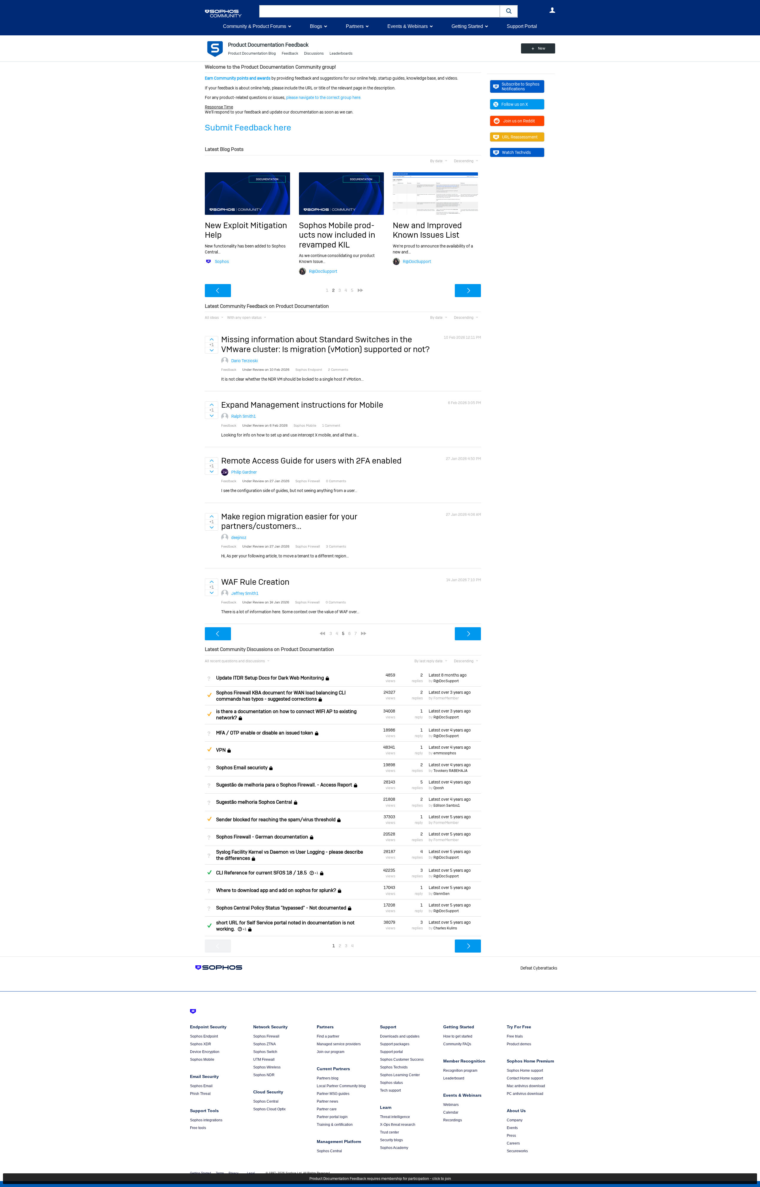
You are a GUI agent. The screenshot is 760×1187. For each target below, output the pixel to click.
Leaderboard (453, 1078)
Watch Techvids (516, 152)
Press (511, 1136)
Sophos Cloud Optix (269, 1109)
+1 (316, 873)
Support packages (394, 1044)
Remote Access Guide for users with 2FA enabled (311, 460)
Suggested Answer (209, 695)
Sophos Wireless (267, 1067)
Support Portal (522, 26)
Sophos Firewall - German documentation (262, 837)
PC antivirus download (525, 1094)
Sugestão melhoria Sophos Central (254, 802)
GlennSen (441, 893)
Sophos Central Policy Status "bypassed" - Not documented (281, 908)
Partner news (327, 1101)
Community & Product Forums (254, 26)
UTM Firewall (264, 1059)
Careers (513, 1143)
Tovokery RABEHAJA (450, 770)
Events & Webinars (407, 26)
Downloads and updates (399, 1036)
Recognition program (460, 1070)
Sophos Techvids (394, 1067)
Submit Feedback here (248, 127)
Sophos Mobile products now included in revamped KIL (337, 235)
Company (514, 1120)
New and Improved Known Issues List (427, 230)
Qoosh (438, 788)
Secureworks (517, 1151)
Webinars (451, 1105)
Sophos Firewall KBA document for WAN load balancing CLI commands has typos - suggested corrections (281, 696)
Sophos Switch (265, 1052)
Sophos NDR (264, 1075)
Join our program (330, 1052)
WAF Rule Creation (255, 582)
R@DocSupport (323, 271)
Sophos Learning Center (400, 1075)
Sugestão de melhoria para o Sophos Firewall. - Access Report (284, 785)
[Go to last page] (360, 290)
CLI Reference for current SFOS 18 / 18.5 (261, 873)
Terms (220, 1173)
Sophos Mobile (202, 1059)
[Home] (231, 14)
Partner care (327, 1109)
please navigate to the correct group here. (323, 97)
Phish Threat (200, 1094)
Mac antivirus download (526, 1086)
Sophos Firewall (266, 1036)
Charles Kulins (445, 928)
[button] (509, 11)
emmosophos (444, 753)
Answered (209, 872)
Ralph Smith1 (243, 416)
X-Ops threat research (397, 1125)
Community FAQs (457, 1044)
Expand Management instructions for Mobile (302, 405)
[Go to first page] (322, 633)
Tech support (390, 1090)
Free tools (198, 1128)
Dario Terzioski (244, 360)
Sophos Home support (525, 1070)
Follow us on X (514, 104)
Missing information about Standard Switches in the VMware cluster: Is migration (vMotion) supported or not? (325, 344)
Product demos (519, 1044)
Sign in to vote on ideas (211, 339)
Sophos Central (265, 1101)
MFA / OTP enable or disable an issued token (264, 733)
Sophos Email (201, 1086)
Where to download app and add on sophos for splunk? (276, 891)
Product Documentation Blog (252, 53)
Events (512, 1128)
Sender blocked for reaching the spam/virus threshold (275, 819)
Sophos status (391, 1083)
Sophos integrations (206, 1120)
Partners (355, 26)
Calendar (450, 1112)
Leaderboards (341, 53)
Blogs (316, 26)
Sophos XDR (200, 1044)
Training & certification (335, 1125)
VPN (221, 750)
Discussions (314, 53)
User (552, 10)
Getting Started (467, 26)
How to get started (457, 1036)
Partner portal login (332, 1117)
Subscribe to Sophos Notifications (520, 86)
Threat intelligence (395, 1117)
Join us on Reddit (519, 121)
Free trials (515, 1036)
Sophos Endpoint (204, 1036)
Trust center (389, 1132)
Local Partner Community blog (341, 1086)
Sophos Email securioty (241, 767)
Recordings (452, 1120)
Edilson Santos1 (446, 805)
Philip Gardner (244, 472)
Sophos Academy (394, 1148)
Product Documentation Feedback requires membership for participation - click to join (380, 1178)
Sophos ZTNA (264, 1044)
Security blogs (391, 1140)
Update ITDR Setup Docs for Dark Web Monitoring (270, 678)
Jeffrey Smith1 (245, 593)
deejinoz (238, 537)
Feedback (290, 53)
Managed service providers (339, 1044)
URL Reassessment (520, 137)
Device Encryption (204, 1052)
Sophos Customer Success (402, 1059)
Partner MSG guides (333, 1094)
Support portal (391, 1052)
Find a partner (328, 1036)
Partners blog (327, 1078)
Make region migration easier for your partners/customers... (289, 521)
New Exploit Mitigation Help (246, 230)
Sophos (222, 261)
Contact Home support (525, 1078)
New (541, 48)
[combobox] (379, 11)
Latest (448, 675)
